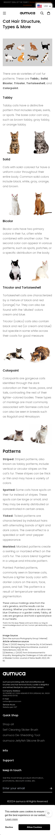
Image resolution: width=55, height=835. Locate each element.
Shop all (8, 724)
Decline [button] (9, 827)
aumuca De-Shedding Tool (21, 735)
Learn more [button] (11, 819)
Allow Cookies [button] (34, 827)
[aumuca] (27, 13)
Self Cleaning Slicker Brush (20, 730)
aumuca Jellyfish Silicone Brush (24, 740)
